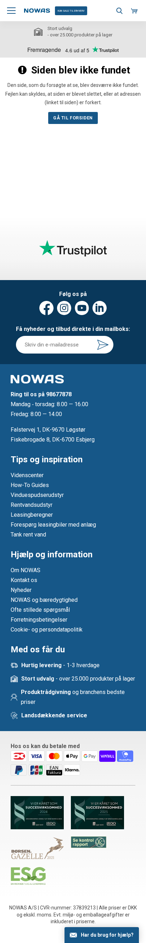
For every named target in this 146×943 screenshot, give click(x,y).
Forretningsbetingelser (39, 619)
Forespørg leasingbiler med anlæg (53, 524)
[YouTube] (82, 308)
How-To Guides (30, 485)
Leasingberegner (32, 514)
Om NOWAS (25, 570)
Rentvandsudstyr (31, 505)
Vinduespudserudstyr (37, 495)
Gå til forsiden (73, 117)
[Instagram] (64, 308)
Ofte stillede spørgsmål (40, 609)
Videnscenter (27, 475)
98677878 (59, 394)
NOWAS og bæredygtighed (44, 600)
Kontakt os (24, 580)
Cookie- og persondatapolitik (47, 629)
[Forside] (37, 10)
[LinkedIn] (99, 308)
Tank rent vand (28, 534)
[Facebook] (46, 308)
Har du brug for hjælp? (107, 935)
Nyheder (21, 590)
